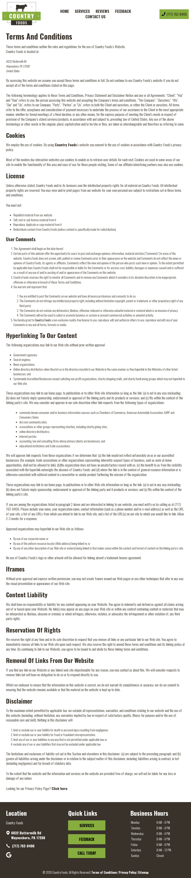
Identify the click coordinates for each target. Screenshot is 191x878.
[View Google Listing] (9, 856)
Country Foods (66, 144)
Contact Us (95, 16)
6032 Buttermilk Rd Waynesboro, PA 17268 (28, 835)
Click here (59, 788)
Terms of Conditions (104, 872)
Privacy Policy (127, 872)
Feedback (123, 11)
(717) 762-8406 (23, 845)
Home (64, 11)
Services (82, 11)
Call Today (87, 853)
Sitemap (143, 872)
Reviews (102, 11)
